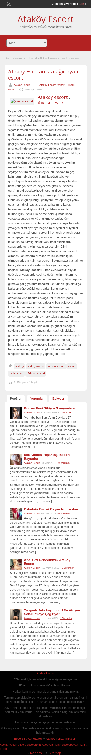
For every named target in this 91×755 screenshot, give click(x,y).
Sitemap (55, 753)
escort (72, 366)
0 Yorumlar (66, 412)
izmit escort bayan (66, 744)
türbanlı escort (36, 373)
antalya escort (44, 744)
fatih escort (16, 373)
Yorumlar (37, 398)
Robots (36, 753)
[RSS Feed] (8, 4)
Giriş (81, 4)
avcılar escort (56, 366)
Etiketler (58, 398)
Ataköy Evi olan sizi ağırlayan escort (43, 74)
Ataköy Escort (46, 19)
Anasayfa (11, 58)
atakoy (19, 366)
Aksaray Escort (28, 58)
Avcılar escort (52, 103)
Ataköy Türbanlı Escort (61, 738)
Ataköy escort (53, 97)
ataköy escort (35, 366)
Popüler (15, 398)
